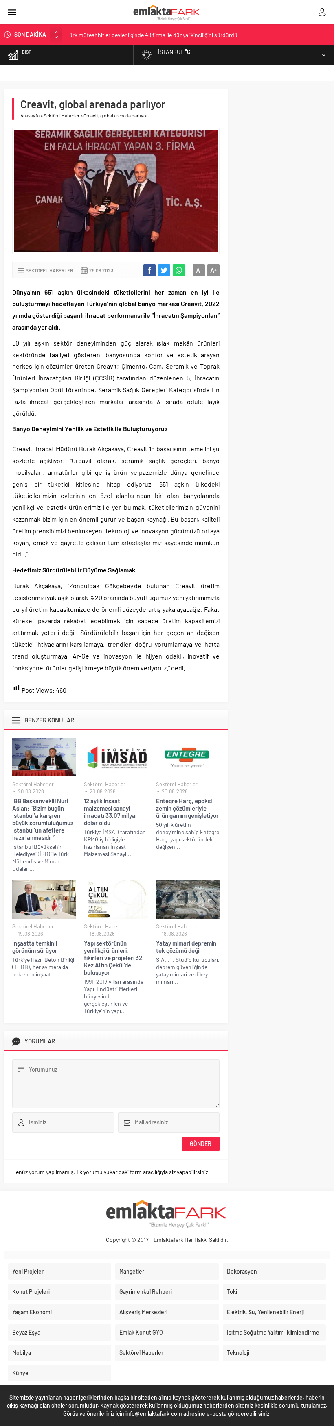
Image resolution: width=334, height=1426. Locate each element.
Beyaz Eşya (26, 1332)
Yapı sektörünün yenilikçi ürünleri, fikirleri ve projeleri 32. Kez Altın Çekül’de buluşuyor (114, 957)
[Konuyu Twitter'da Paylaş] (164, 270)
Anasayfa (30, 115)
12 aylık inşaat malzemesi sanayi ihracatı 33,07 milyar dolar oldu (111, 811)
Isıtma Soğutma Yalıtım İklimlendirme (273, 1332)
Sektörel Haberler (61, 115)
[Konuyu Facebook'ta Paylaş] (149, 270)
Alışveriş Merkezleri (143, 1312)
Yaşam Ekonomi (32, 1312)
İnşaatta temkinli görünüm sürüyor (34, 946)
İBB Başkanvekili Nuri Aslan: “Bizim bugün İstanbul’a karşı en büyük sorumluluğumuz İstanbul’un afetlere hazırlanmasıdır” (42, 819)
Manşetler (131, 1271)
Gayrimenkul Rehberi (145, 1291)
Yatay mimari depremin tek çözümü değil (186, 946)
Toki (232, 1291)
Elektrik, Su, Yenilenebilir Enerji (265, 1312)
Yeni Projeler (28, 1271)
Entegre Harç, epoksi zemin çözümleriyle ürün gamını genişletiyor (187, 808)
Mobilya (21, 1352)
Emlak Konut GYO (141, 1332)
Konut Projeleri (31, 1291)
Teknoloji (238, 1352)
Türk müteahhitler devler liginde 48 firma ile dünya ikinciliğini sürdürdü (151, 34)
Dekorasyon (242, 1271)
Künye (20, 1372)
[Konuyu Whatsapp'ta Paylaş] (179, 270)
